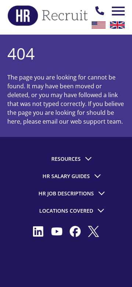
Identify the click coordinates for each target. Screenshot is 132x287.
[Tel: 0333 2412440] (99, 11)
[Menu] (117, 11)
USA (99, 25)
